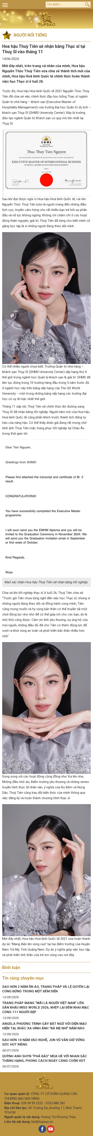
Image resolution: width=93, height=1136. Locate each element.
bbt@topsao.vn (42, 1122)
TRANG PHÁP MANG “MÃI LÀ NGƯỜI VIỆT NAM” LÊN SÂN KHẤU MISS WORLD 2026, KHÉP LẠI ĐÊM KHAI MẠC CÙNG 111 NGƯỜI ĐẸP (45, 1007)
